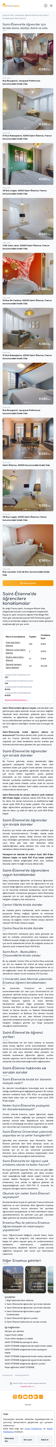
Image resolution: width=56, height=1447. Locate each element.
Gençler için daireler (14, 1331)
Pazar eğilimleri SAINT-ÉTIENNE (19, 1367)
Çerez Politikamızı (33, 1428)
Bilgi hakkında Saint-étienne (20, 1300)
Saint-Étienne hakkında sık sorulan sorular (27, 1321)
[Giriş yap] (45, 5)
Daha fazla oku (9, 1439)
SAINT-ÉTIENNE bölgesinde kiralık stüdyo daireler (28, 1356)
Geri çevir (28, 1440)
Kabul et (44, 1440)
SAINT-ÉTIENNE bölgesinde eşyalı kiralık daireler (28, 1360)
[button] (28, 54)
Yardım (28, 1404)
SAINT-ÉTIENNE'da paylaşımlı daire (21, 1342)
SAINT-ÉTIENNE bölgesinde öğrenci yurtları (25, 1363)
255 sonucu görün (28, 583)
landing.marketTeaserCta (17, 700)
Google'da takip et (28, 1386)
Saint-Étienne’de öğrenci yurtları (22, 1318)
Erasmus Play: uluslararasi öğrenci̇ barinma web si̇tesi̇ (25, 15)
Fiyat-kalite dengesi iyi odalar (19, 1338)
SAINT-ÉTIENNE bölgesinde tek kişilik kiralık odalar (28, 1345)
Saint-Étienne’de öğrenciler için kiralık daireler (29, 1304)
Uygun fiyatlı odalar (14, 1335)
